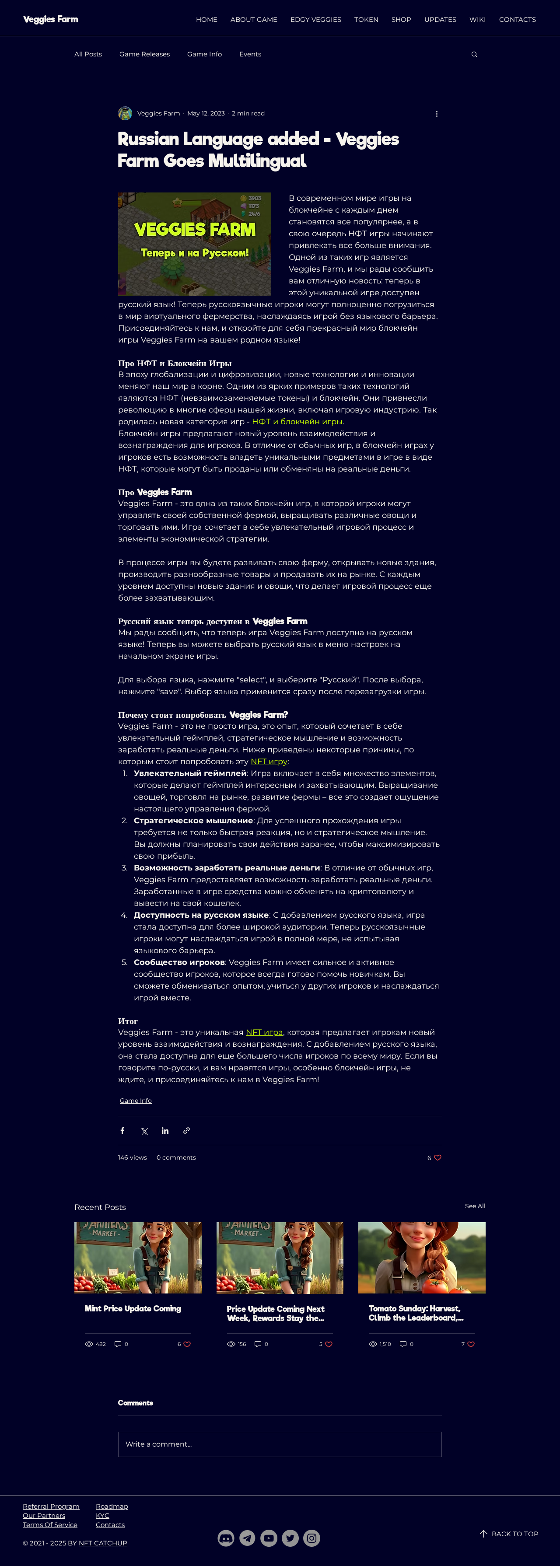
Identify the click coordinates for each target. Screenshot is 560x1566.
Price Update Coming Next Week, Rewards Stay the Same (276, 1313)
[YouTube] (268, 1538)
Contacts (110, 1525)
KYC (102, 1515)
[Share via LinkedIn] (165, 1130)
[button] (474, 53)
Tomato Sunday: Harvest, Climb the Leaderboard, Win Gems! (415, 1313)
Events (250, 54)
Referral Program (51, 1506)
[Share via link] (186, 1130)
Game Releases (144, 54)
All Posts (88, 54)
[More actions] (436, 113)
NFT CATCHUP (103, 1543)
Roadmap (112, 1506)
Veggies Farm (50, 19)
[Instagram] (311, 1538)
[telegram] (247, 1538)
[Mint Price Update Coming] (138, 1257)
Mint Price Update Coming (133, 1308)
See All (475, 1206)
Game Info (204, 54)
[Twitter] (290, 1538)
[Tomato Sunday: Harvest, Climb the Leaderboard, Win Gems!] (422, 1257)
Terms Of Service (50, 1525)
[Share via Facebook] (122, 1130)
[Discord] (225, 1538)
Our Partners (44, 1515)
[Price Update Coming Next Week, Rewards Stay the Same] (280, 1258)
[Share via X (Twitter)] (144, 1130)
